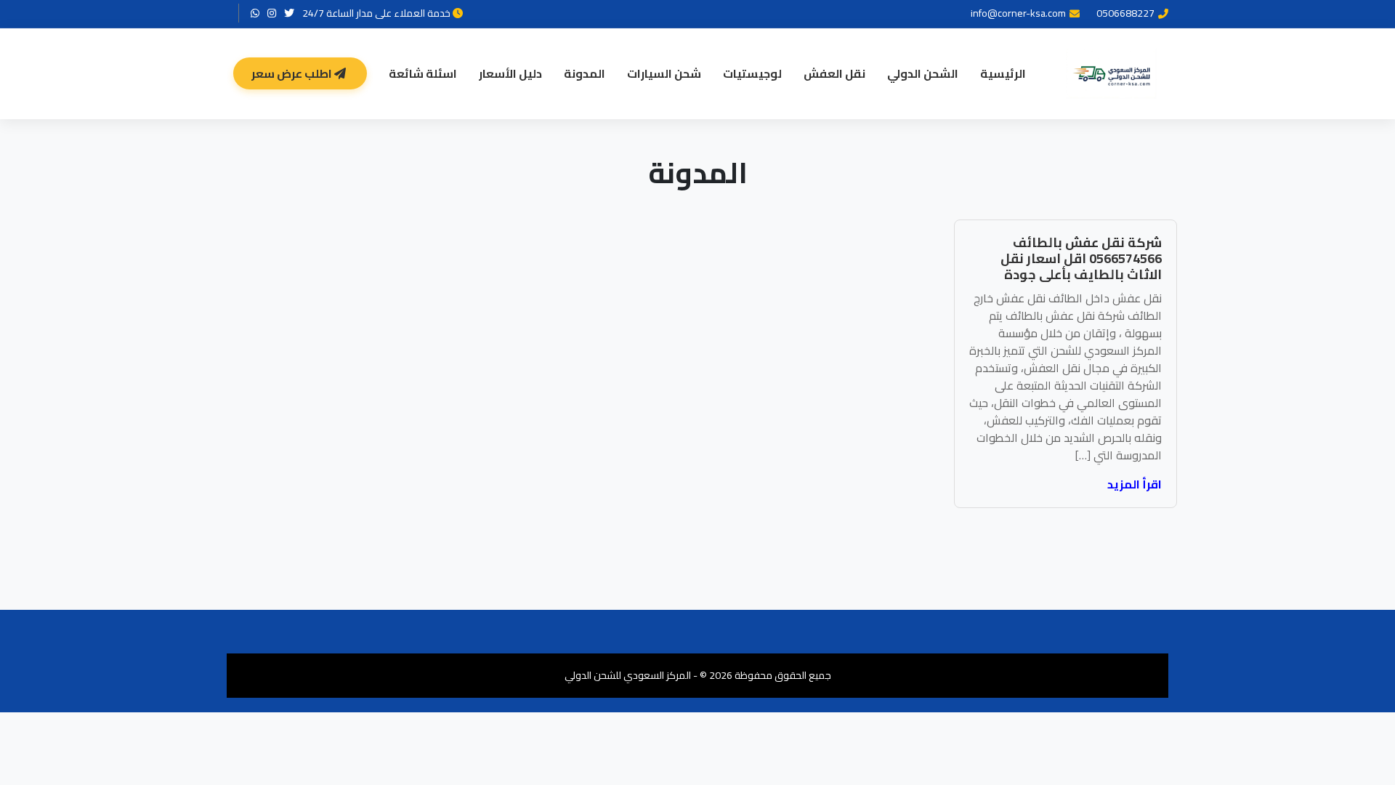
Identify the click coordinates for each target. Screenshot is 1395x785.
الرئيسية (1003, 73)
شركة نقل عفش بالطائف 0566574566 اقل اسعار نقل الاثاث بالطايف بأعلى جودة (1081, 258)
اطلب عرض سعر (292, 73)
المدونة (584, 73)
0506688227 (1125, 13)
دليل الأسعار (510, 73)
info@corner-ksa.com (1018, 13)
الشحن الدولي (922, 73)
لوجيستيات (752, 73)
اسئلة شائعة (423, 73)
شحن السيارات (664, 73)
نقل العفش (834, 73)
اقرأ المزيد (1134, 484)
